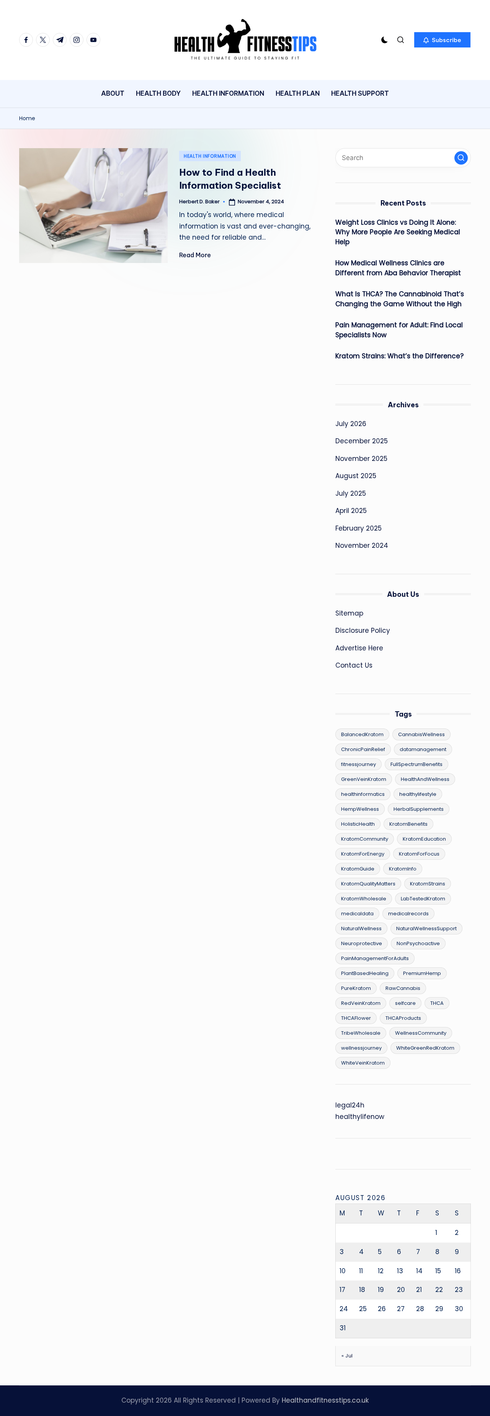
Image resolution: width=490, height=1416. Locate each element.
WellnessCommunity (420, 1033)
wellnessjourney (361, 1048)
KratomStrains (427, 883)
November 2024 (361, 545)
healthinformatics (363, 794)
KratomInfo (402, 868)
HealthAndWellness (425, 779)
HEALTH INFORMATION (210, 156)
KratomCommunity (364, 839)
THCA (437, 1003)
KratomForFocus (419, 853)
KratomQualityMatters (368, 883)
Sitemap (349, 613)
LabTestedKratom (423, 898)
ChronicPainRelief (363, 749)
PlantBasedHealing (365, 973)
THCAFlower (356, 1018)
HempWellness (360, 809)
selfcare (405, 1003)
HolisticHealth (358, 824)
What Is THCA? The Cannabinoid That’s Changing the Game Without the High (399, 299)
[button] (442, 40)
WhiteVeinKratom (363, 1062)
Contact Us (353, 665)
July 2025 (350, 493)
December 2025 (361, 441)
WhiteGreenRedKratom (425, 1048)
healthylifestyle (417, 794)
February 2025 (358, 528)
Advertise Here (359, 648)
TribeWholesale (361, 1033)
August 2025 (355, 475)
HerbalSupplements (419, 809)
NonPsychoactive (418, 943)
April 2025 (351, 510)
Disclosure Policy (362, 630)
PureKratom (356, 988)
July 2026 (350, 423)
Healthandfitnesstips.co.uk (325, 1400)
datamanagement (423, 749)
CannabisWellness (421, 734)
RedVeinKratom (361, 1003)
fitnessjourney (358, 764)
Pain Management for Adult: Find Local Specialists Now (399, 330)
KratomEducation (424, 839)
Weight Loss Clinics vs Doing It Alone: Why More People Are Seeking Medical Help (397, 232)
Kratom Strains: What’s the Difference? (399, 356)
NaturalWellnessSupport (426, 928)
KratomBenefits (408, 824)
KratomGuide (357, 868)
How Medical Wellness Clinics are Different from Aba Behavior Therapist (398, 268)
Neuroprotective (361, 943)
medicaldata (357, 913)
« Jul (347, 1355)
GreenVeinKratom (363, 779)
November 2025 (361, 458)
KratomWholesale (363, 898)
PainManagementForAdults (375, 958)
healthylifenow (359, 1116)
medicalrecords (408, 913)
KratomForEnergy (362, 853)
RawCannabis (402, 988)
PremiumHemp (422, 973)
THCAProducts (403, 1018)
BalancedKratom (362, 734)
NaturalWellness (361, 928)
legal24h (349, 1105)
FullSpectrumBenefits (416, 764)
